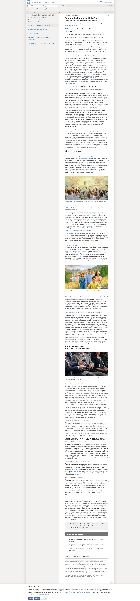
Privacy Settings (44, 594)
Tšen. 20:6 (95, 169)
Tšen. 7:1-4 (93, 165)
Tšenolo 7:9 (91, 60)
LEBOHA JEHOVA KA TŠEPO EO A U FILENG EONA (41, 43)
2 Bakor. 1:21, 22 (83, 123)
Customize (44, 598)
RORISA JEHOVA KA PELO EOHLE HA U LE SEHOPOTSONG (39, 38)
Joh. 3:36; (78, 254)
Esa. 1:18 (80, 251)
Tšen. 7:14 (73, 71)
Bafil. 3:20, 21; (74, 471)
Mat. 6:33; (97, 260)
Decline (37, 598)
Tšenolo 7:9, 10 (70, 207)
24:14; (102, 260)
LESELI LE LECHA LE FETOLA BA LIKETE (38, 29)
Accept (31, 598)
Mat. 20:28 (80, 434)
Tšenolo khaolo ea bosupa (84, 158)
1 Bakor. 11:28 (98, 137)
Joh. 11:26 (89, 334)
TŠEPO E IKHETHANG (33, 33)
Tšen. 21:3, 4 (97, 308)
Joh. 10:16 (90, 74)
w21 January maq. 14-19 (34, 12)
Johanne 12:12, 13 (87, 228)
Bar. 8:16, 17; (75, 123)
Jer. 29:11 (74, 501)
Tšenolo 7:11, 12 (69, 230)
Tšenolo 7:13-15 (73, 243)
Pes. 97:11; (68, 83)
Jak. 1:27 (71, 222)
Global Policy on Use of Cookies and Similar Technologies (74, 592)
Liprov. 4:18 (74, 83)
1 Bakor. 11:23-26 (97, 412)
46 (95, 78)
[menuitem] (112, 6)
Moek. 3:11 (88, 482)
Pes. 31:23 (88, 453)
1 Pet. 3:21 (84, 254)
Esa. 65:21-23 (84, 487)
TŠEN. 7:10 (74, 26)
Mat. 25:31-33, (90, 78)
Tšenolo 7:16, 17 (76, 311)
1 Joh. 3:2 (80, 471)
